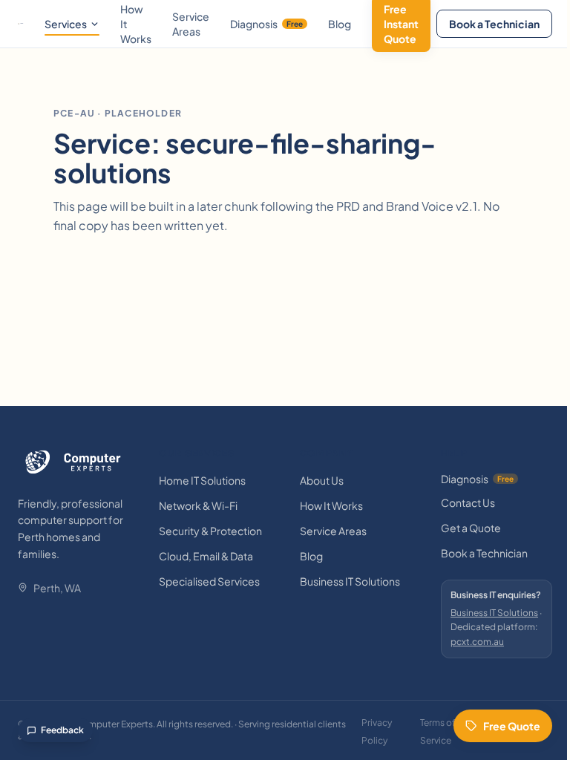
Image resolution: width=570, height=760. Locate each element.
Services (66, 23)
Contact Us (468, 502)
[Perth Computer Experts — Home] (21, 24)
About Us (322, 480)
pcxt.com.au (477, 641)
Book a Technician (494, 23)
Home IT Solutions (202, 480)
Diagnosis (266, 23)
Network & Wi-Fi (198, 505)
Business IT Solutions (350, 581)
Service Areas (190, 24)
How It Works (331, 505)
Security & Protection (210, 530)
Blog (339, 23)
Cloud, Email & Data (206, 556)
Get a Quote (471, 527)
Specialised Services (209, 581)
